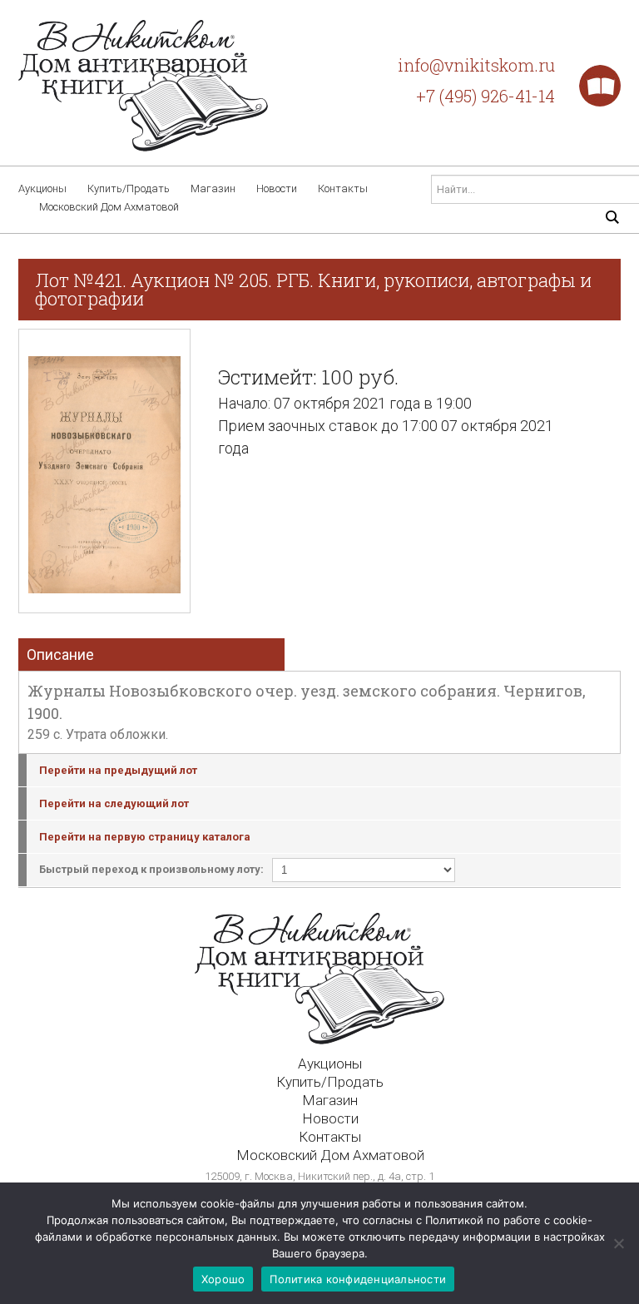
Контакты (343, 188)
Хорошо (223, 1279)
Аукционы (42, 188)
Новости (276, 188)
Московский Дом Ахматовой (109, 207)
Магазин (213, 188)
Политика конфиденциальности (358, 1279)
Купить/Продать (128, 188)
